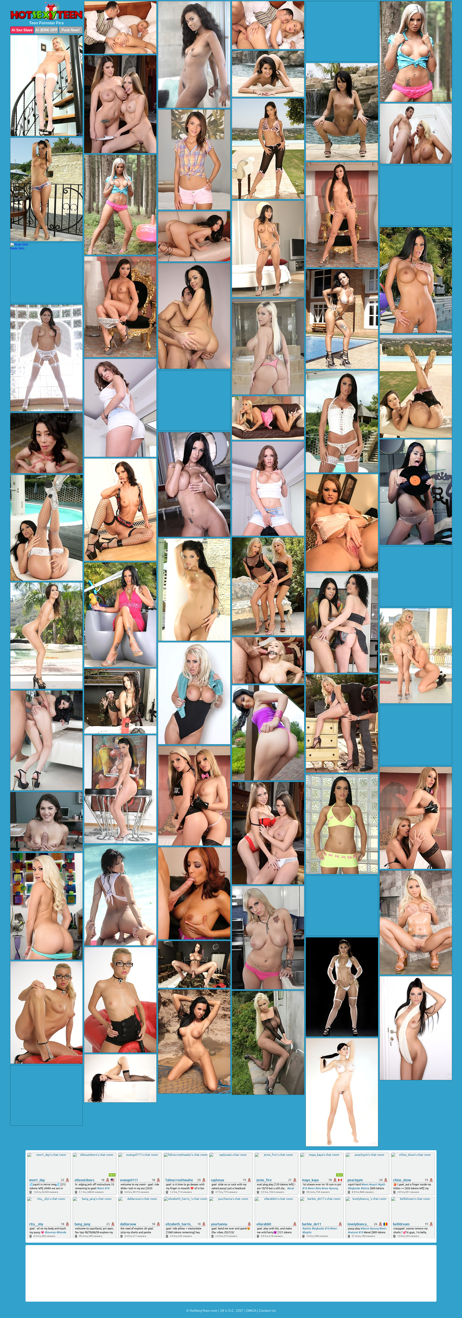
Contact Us (267, 1310)
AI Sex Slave (22, 30)
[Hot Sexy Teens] (46, 10)
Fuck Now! (71, 30)
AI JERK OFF (46, 30)
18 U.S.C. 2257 (232, 1310)
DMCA (251, 1310)
